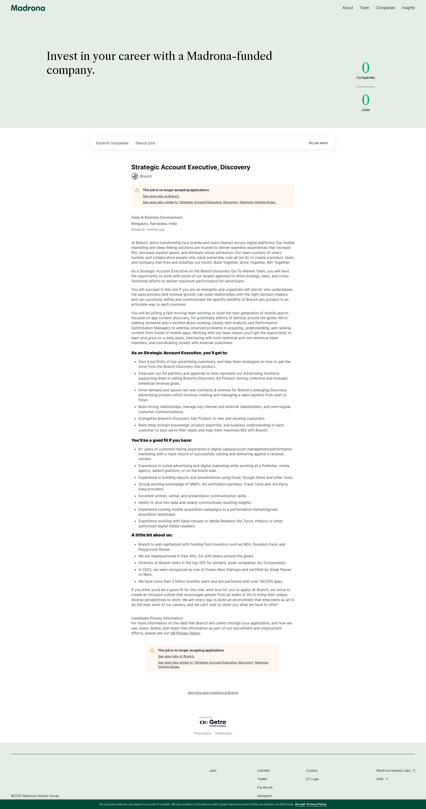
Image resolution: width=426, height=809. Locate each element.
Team (364, 8)
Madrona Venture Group (28, 7)
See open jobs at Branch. (161, 196)
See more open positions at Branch (213, 692)
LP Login (312, 779)
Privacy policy (203, 733)
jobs (145, 143)
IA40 (380, 779)
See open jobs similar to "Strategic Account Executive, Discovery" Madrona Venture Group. (209, 202)
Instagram (264, 796)
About (347, 8)
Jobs (213, 770)
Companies (385, 8)
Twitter (262, 779)
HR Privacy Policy (185, 633)
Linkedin (263, 770)
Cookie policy (223, 733)
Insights (408, 8)
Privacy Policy (316, 804)
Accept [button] (300, 804)
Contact (312, 770)
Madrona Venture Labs (393, 770)
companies (112, 143)
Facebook (265, 787)
